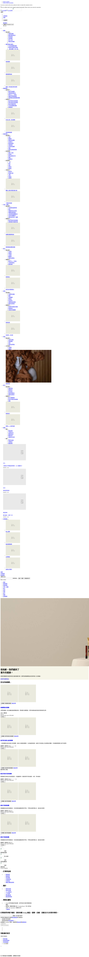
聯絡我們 (8, 874)
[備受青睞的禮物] (13, 44)
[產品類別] (10, 32)
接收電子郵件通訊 (6, 919)
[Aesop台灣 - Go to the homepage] (11, 10)
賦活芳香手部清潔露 (6, 773)
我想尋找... (15, 578)
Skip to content (6, 1)
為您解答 (5, 20)
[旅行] (6, 385)
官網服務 (5, 596)
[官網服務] (8, 519)
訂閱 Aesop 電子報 (4, 925)
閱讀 (4, 594)
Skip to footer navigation (8, 2)
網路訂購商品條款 (10, 882)
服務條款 (24, 922)
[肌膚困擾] (10, 151)
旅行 (4, 593)
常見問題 (8, 877)
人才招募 (8, 893)
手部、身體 (5, 587)
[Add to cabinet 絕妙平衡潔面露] (1, 834)
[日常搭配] (10, 346)
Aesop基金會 (9, 892)
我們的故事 (8, 888)
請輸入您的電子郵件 (18, 915)
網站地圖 (5, 938)
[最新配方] (10, 90)
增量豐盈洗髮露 (5, 707)
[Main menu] (1, 28)
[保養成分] (10, 170)
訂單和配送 (8, 879)
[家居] (6, 291)
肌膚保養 (5, 585)
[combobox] (7, 578)
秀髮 (4, 591)
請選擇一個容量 (4, 745)
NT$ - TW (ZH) (4, 936)
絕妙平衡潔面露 (5, 805)
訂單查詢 (8, 880)
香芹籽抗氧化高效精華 (7, 740)
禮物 (4, 582)
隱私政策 (19, 922)
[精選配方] (10, 305)
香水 (4, 588)
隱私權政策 (8, 895)
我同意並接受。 (8, 920)
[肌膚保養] (8, 134)
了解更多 (8, 909)
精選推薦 (5, 583)
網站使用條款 (9, 896)
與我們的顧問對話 (5, 679)
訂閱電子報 (3, 923)
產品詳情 (14, 703)
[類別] (8, 429)
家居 (4, 590)
